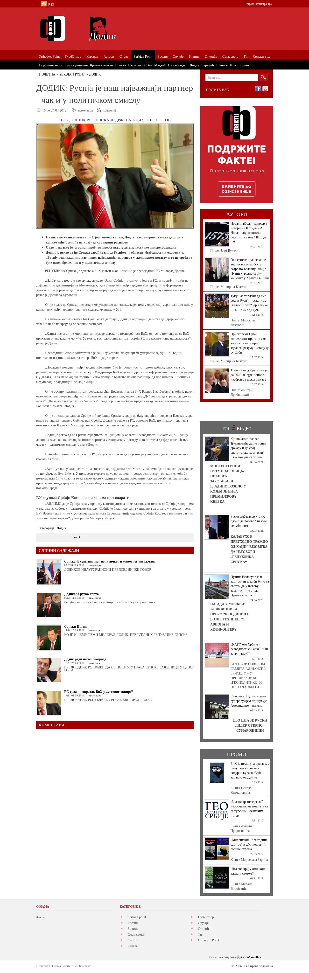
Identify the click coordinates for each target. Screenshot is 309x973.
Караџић (208, 65)
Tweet (76, 537)
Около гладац (177, 65)
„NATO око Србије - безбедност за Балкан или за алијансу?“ (249, 649)
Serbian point (137, 917)
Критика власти (101, 65)
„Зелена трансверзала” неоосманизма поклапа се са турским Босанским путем (249, 808)
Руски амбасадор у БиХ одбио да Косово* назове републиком (249, 521)
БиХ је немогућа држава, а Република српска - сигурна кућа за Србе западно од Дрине (250, 770)
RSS (51, 4)
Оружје (203, 922)
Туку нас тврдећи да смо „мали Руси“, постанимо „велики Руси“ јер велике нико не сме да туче (249, 302)
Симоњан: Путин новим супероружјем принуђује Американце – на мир (249, 701)
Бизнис (133, 928)
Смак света (136, 934)
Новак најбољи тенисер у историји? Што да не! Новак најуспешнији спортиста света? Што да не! (249, 232)
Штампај (109, 110)
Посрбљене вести (50, 65)
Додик (95, 74)
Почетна (47, 74)
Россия (133, 922)
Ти (200, 934)
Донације (70, 966)
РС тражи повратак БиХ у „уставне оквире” (98, 691)
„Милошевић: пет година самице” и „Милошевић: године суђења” (249, 844)
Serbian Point (72, 74)
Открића (204, 928)
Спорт (132, 940)
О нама (55, 966)
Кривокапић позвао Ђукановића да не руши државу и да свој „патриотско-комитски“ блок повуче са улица (248, 447)
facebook (258, 89)
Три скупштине (76, 65)
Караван (134, 946)
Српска (120, 65)
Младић (160, 65)
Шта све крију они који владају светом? (248, 871)
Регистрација (264, 4)
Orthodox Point (208, 940)
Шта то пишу (240, 65)
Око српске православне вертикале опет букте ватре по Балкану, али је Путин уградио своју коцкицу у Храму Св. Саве (250, 268)
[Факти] (90, 28)
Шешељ (222, 65)
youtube (265, 89)
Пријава (249, 4)
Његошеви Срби (140, 65)
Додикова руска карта (81, 593)
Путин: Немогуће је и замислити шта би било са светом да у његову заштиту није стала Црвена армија (250, 585)
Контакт (85, 966)
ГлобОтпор (206, 917)
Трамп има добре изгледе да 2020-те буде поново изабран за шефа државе (249, 375)
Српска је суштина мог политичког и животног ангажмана (109, 561)
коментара (85, 110)
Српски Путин (75, 626)
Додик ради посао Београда (85, 658)
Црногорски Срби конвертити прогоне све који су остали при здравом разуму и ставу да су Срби (250, 343)
